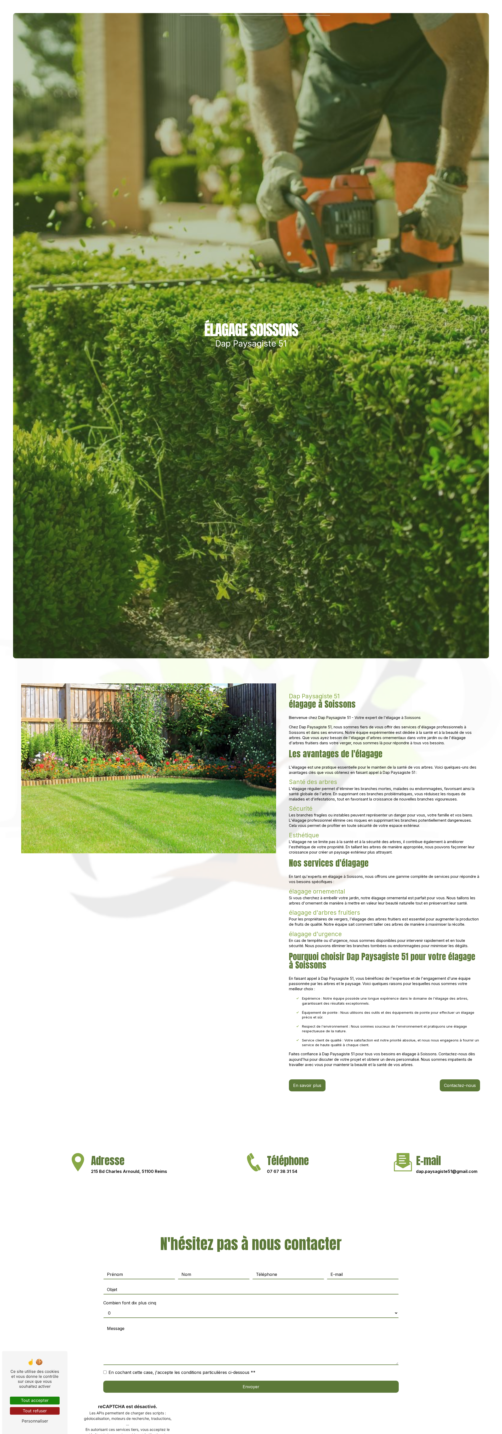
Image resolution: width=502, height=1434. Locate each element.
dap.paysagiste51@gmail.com (446, 1171)
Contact (316, 9)
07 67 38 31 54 (282, 1171)
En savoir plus (307, 1085)
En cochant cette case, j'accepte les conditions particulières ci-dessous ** (182, 1372)
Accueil (193, 9)
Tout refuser (35, 1410)
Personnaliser (35, 1421)
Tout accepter (35, 1400)
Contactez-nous (460, 1085)
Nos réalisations (278, 9)
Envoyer (251, 1386)
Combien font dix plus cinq (129, 1302)
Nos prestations (230, 9)
